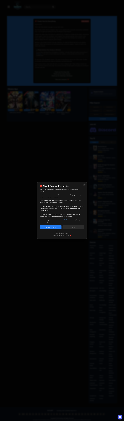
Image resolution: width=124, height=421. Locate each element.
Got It (73, 227)
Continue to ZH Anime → (51, 227)
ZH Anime (67, 220)
